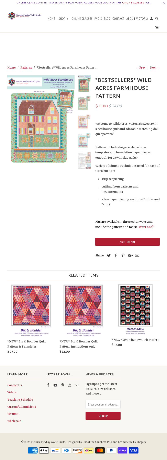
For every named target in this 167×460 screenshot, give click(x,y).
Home (51, 19)
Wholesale (14, 421)
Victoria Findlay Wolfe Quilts (48, 442)
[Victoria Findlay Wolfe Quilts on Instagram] (70, 385)
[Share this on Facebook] (115, 255)
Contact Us (14, 385)
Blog (107, 19)
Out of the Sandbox (94, 442)
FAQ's (98, 19)
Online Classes (133, 2)
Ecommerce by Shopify (132, 442)
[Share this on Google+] (129, 255)
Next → (155, 67)
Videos (11, 392)
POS (109, 442)
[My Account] (152, 19)
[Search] (157, 19)
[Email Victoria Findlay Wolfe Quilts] (77, 385)
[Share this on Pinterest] (122, 255)
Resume (12, 414)
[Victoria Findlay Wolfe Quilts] (24, 14)
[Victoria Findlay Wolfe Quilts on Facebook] (48, 385)
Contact (118, 19)
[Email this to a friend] (136, 255)
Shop (63, 18)
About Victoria (137, 19)
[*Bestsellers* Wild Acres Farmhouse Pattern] (41, 119)
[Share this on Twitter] (108, 255)
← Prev (140, 67)
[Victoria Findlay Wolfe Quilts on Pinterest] (63, 385)
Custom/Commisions (21, 407)
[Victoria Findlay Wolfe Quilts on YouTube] (56, 385)
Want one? (146, 227)
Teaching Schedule (20, 399)
